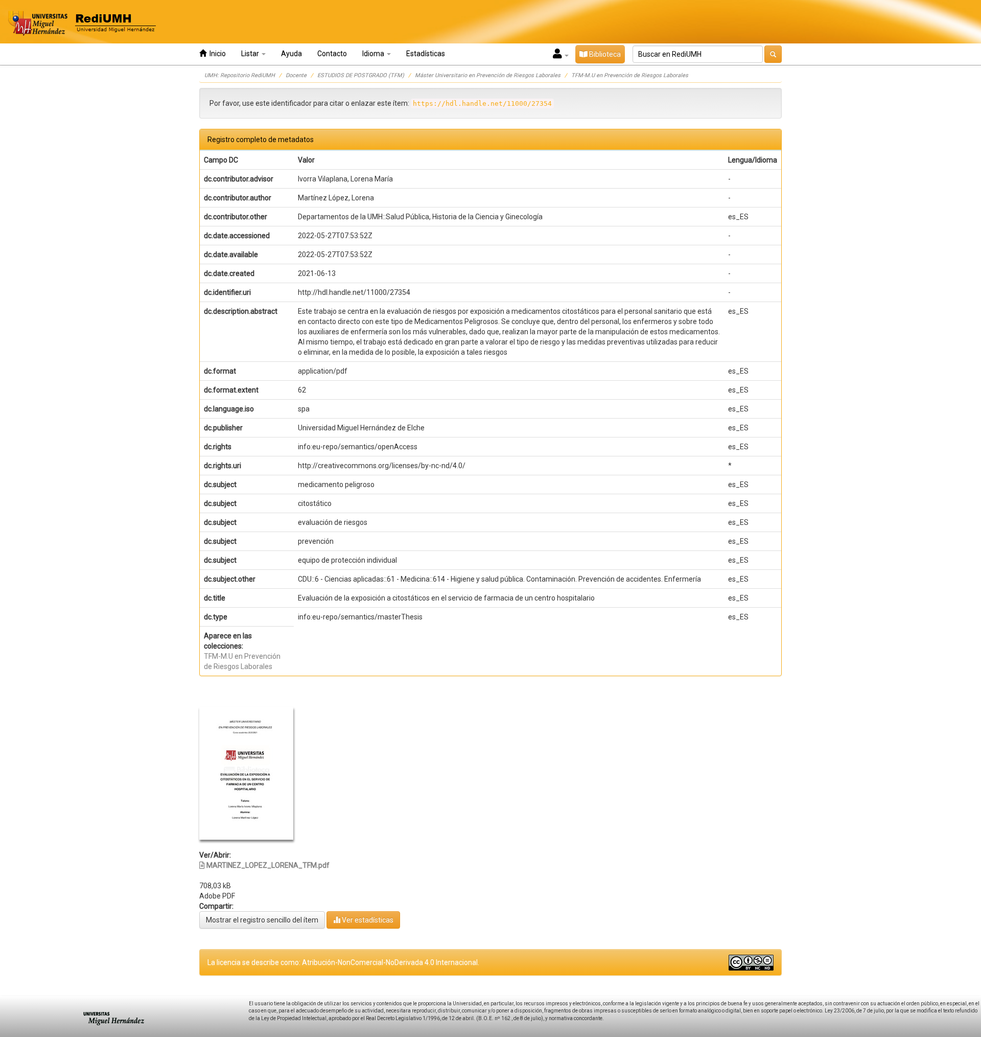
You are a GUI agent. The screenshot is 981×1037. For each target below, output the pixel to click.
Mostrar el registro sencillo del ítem (262, 920)
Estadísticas (425, 54)
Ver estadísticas (366, 920)
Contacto (332, 54)
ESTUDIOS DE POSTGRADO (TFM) (360, 75)
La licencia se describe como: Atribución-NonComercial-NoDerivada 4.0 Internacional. (343, 962)
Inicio (216, 54)
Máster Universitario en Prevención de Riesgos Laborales (487, 75)
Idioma (374, 54)
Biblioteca (604, 54)
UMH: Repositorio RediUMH (239, 75)
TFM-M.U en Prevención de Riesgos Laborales (629, 75)
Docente (296, 75)
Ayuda (291, 54)
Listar (251, 54)
